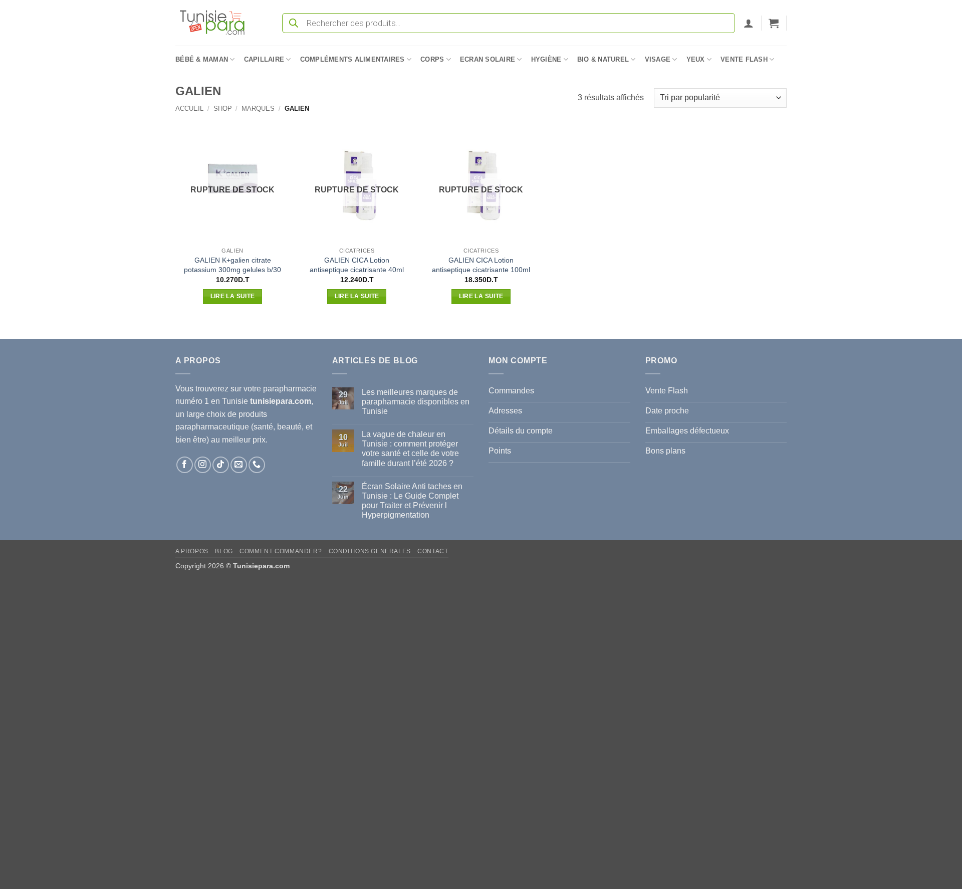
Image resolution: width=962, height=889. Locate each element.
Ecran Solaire (487, 59)
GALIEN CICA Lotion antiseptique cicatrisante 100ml (481, 265)
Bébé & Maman (201, 59)
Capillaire (264, 59)
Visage (658, 59)
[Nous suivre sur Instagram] (202, 465)
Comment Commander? (280, 551)
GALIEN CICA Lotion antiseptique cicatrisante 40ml (357, 265)
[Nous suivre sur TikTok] (220, 465)
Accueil (189, 108)
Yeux (695, 59)
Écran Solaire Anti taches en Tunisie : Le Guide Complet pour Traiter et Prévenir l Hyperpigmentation (412, 501)
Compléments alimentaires (352, 59)
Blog (223, 551)
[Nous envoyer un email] (238, 465)
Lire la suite (232, 296)
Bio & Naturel (603, 59)
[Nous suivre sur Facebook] (184, 465)
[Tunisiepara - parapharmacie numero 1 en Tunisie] (217, 23)
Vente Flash (744, 59)
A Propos (191, 551)
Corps (432, 59)
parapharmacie (290, 388)
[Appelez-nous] (257, 465)
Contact (432, 551)
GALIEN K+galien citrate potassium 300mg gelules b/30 (232, 265)
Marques (258, 108)
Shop (222, 108)
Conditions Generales (370, 551)
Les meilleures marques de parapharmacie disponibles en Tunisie (415, 401)
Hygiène (546, 59)
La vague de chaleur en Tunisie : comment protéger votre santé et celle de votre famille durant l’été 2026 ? (410, 449)
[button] (749, 23)
